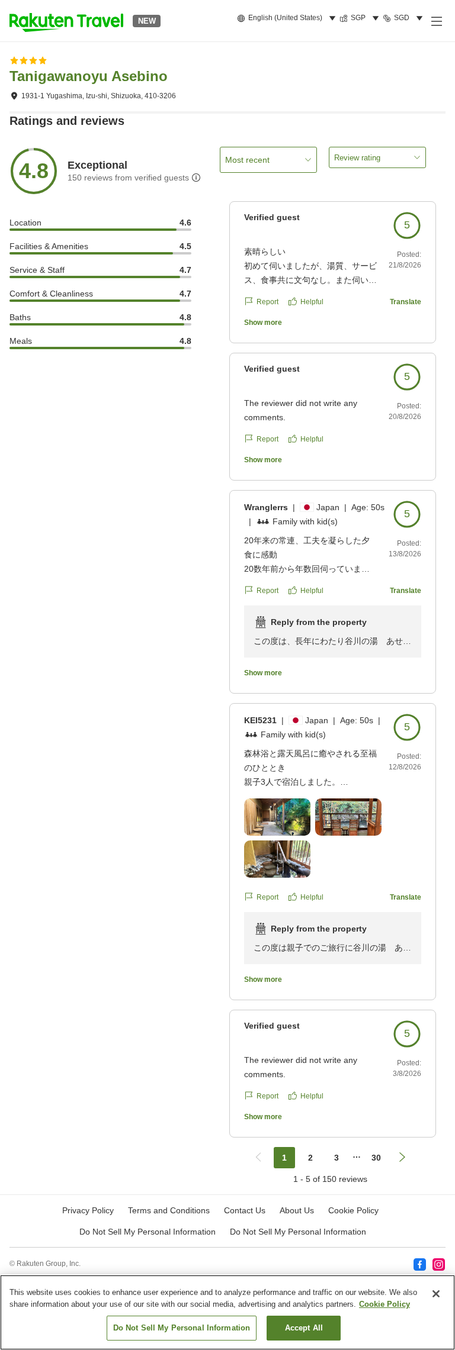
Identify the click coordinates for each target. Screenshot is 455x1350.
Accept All (304, 1327)
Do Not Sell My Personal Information (298, 1231)
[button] (66, 20)
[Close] (436, 1294)
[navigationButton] (258, 1157)
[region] (227, 1312)
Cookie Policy (384, 1304)
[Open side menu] (436, 20)
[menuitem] (288, 18)
